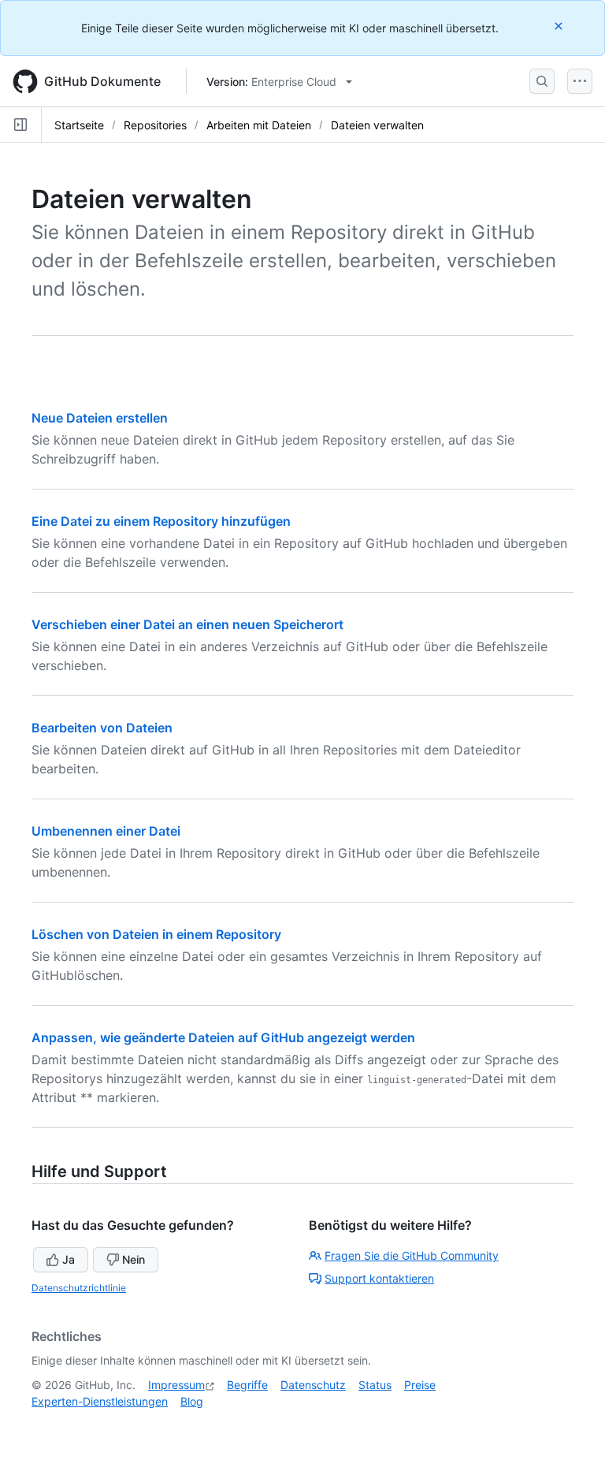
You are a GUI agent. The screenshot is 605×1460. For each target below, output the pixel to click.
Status (375, 1384)
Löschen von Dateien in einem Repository (156, 934)
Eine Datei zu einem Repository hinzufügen (161, 521)
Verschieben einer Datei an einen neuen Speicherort (187, 624)
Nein (133, 1259)
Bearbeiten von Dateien (102, 728)
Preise (420, 1384)
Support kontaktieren (379, 1278)
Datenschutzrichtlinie (79, 1288)
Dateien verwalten (377, 125)
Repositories (155, 125)
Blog (191, 1401)
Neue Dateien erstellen (100, 418)
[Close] (560, 26)
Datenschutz (313, 1384)
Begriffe (247, 1384)
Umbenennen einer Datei (106, 831)
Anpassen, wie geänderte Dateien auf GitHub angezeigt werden (223, 1037)
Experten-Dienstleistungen (100, 1401)
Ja (68, 1259)
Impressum (176, 1384)
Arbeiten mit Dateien (258, 125)
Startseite (79, 125)
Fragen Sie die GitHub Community (412, 1255)
